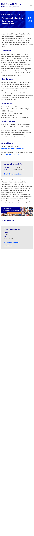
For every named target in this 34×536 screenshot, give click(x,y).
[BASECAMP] (11, 6)
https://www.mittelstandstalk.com (12, 148)
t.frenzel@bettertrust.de (12, 154)
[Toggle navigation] (31, 5)
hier (29, 203)
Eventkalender (8, 246)
